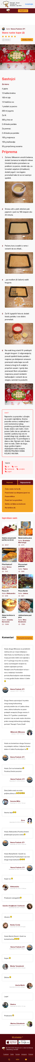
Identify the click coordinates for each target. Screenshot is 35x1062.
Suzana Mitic (15, 801)
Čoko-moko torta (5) (12, 489)
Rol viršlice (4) (10, 508)
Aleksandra (14, 886)
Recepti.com (3, 1048)
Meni (17, 1059)
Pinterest (30, 1054)
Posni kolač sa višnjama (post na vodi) (17, 493)
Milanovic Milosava (17, 732)
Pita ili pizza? (9, 560)
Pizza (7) (9, 585)
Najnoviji (10, 482)
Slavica (13, 1004)
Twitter (12, 1054)
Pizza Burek (25, 585)
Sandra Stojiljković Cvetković (14, 906)
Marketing (10, 1049)
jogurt (10, 471)
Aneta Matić (20, 985)
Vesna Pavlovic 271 (18, 29)
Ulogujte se (23, 11)
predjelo (22, 469)
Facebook (6, 1054)
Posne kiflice (10, 496)
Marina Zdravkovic (17, 1023)
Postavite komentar (24, 638)
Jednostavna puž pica (25, 612)
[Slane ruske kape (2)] (19, 192)
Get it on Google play (24, 1042)
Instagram (24, 1054)
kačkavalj (11, 469)
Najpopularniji (25, 482)
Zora (23, 820)
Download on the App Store (12, 1042)
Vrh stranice (16, 1037)
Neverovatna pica (25, 533)
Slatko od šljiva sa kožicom (15, 504)
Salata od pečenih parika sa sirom (9, 533)
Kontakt (16, 1049)
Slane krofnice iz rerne (9, 612)
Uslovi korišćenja (28, 1048)
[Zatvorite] (1, 4)
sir (8, 466)
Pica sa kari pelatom (25, 560)
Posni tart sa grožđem (13, 500)
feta (15, 466)
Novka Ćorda (15, 925)
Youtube (17, 1054)
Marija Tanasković (17, 966)
